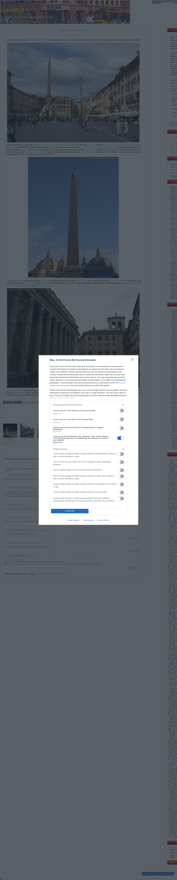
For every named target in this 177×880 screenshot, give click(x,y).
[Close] (133, 360)
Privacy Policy (103, 520)
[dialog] (88, 440)
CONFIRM (70, 511)
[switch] (120, 410)
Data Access (88, 520)
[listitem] (88, 404)
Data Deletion (73, 520)
